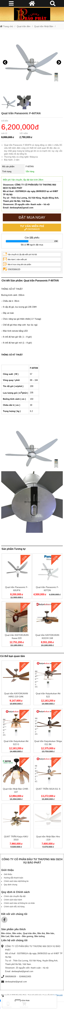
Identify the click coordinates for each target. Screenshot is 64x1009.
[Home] (32, 14)
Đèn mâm (17, 933)
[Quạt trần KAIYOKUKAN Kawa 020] (16, 625)
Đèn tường (39, 936)
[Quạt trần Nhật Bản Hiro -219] (48, 826)
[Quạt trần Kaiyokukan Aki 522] (48, 683)
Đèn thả (41, 933)
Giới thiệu (8, 874)
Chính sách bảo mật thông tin (16, 881)
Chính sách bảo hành (13, 900)
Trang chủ (7, 26)
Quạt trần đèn (23, 26)
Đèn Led (5, 936)
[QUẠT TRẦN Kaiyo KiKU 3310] (16, 826)
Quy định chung (10, 885)
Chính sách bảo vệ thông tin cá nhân (19, 903)
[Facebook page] (4, 920)
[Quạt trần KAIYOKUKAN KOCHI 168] (47, 625)
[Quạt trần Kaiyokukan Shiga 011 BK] (48, 731)
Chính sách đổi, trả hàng (14, 907)
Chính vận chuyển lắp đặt (14, 896)
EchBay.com (58, 995)
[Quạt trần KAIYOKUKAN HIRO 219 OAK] (16, 683)
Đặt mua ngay (32, 217)
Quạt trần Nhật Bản (43, 26)
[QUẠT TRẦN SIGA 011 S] (48, 778)
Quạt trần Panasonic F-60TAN (21, 113)
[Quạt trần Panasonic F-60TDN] (47, 577)
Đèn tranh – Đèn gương (22, 936)
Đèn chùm (6, 933)
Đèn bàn (50, 933)
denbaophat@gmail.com (16, 981)
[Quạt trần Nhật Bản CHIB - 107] (16, 778)
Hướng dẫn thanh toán (13, 878)
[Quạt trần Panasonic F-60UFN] (16, 577)
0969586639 (32, 227)
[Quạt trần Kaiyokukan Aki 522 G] (16, 731)
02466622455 (25, 976)
